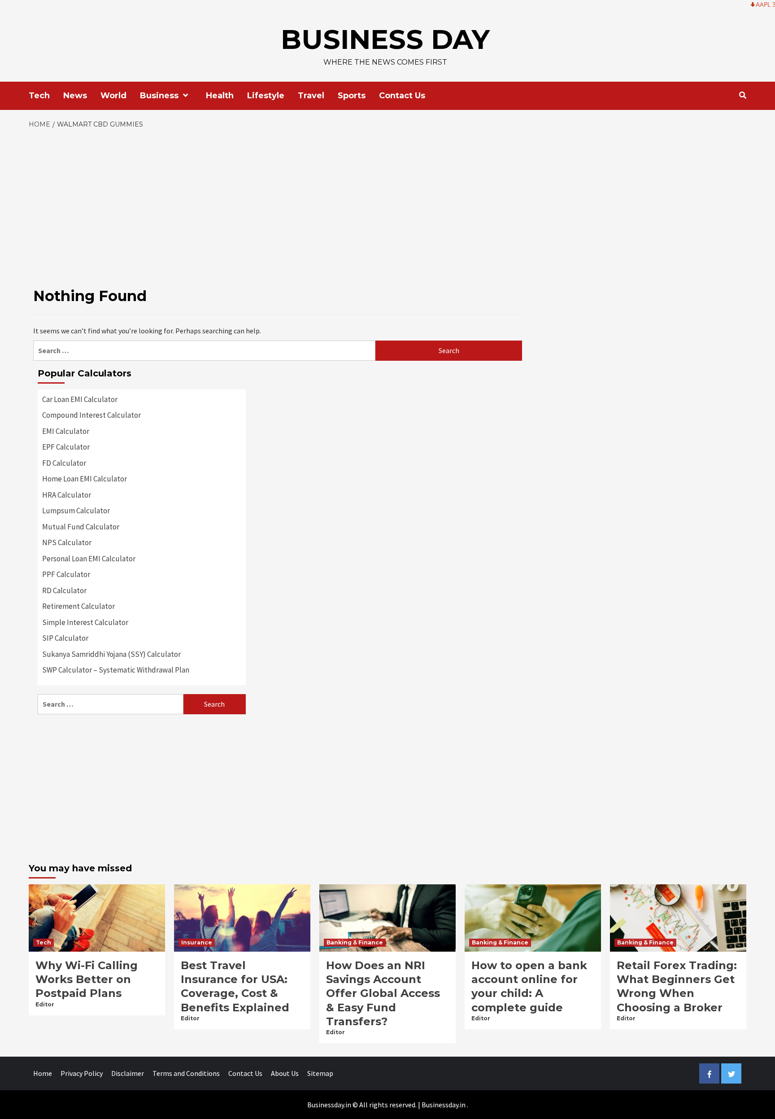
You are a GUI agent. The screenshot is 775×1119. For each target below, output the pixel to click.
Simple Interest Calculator (85, 622)
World (113, 96)
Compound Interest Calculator (91, 415)
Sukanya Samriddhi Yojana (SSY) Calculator (111, 654)
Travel (311, 96)
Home (42, 1073)
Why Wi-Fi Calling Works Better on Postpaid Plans (86, 979)
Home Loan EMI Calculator (84, 479)
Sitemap (320, 1073)
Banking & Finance (355, 942)
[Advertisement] (387, 197)
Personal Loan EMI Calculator (88, 559)
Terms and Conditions (186, 1073)
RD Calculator (64, 590)
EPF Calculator (66, 447)
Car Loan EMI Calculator (80, 399)
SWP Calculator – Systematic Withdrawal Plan (115, 670)
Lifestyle (265, 96)
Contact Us (402, 96)
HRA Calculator (66, 495)
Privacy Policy (82, 1073)
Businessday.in (444, 1104)
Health (220, 96)
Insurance (196, 942)
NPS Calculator (66, 542)
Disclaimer (127, 1073)
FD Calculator (64, 463)
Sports (352, 96)
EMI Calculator (65, 431)
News (75, 96)
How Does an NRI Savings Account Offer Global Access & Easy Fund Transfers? (383, 993)
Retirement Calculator (78, 606)
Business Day (385, 39)
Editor (44, 1004)
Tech (39, 96)
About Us (285, 1073)
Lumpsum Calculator (76, 511)
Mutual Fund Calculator (80, 527)
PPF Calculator (66, 574)
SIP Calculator (65, 638)
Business (159, 96)
